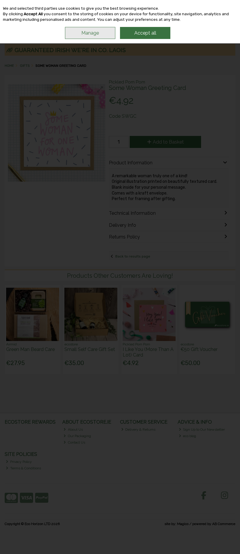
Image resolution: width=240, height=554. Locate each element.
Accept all (145, 33)
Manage (90, 33)
